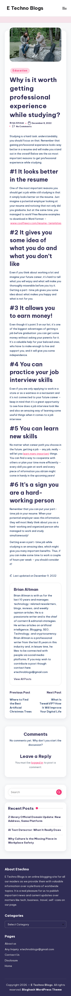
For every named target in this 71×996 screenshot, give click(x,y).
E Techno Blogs (25, 8)
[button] (22, 679)
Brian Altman (26, 589)
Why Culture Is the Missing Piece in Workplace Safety (32, 840)
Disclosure (11, 960)
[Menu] (64, 8)
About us (10, 943)
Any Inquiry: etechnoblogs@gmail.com (29, 949)
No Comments (24, 126)
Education (20, 70)
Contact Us (12, 954)
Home (8, 966)
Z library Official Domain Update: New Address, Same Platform (34, 819)
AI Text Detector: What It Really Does (34, 830)
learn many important (36, 453)
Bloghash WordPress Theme (42, 989)
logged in (37, 762)
